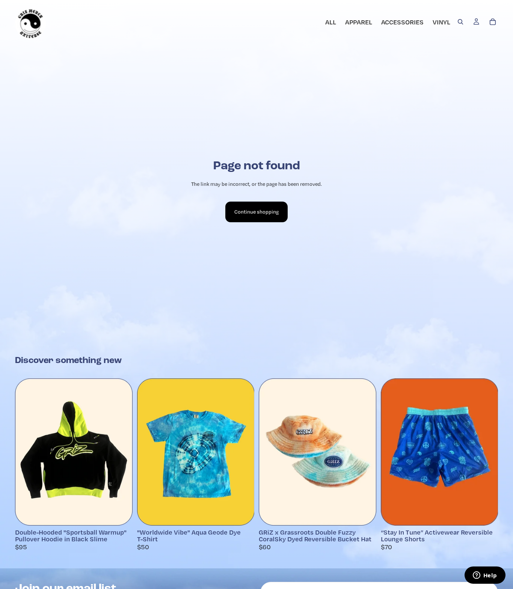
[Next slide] (365, 452)
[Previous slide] (270, 452)
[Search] (460, 22)
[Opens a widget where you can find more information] (484, 575)
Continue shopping (256, 212)
